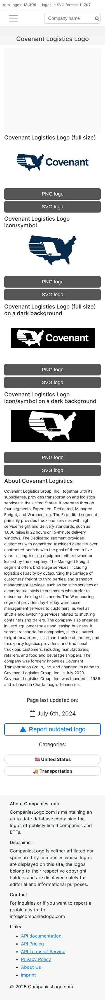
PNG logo (53, 194)
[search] (95, 18)
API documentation (41, 936)
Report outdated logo (57, 729)
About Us (31, 967)
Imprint (28, 975)
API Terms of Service (43, 951)
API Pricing (32, 943)
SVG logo (52, 206)
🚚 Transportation (52, 771)
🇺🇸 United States (52, 759)
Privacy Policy (36, 959)
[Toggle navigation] (13, 18)
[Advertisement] (52, 88)
